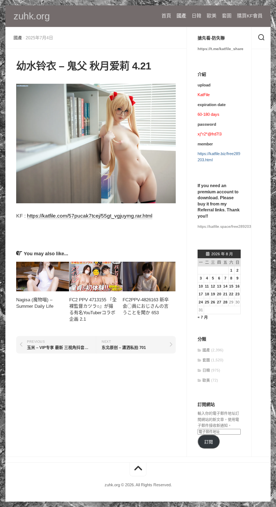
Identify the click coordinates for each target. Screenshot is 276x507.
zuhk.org (31, 16)
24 (201, 302)
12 (213, 286)
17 (201, 294)
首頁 (166, 16)
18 (207, 294)
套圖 (227, 16)
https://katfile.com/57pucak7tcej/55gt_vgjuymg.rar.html (89, 216)
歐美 (211, 16)
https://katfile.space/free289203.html (229, 226)
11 (207, 286)
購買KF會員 (250, 16)
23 (237, 294)
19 (213, 294)
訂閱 (208, 442)
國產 (181, 16)
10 (201, 286)
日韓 (196, 16)
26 (213, 302)
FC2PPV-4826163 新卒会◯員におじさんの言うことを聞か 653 (146, 306)
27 (219, 302)
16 (237, 286)
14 (225, 286)
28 (225, 302)
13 (219, 286)
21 (225, 294)
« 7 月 (203, 317)
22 (231, 294)
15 (231, 286)
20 (219, 294)
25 (207, 302)
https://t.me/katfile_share (220, 49)
